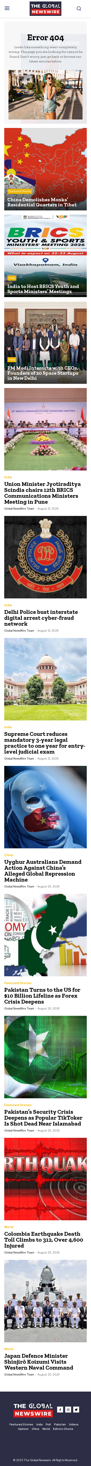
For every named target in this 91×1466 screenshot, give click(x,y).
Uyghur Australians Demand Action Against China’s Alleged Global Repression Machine (42, 870)
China (8, 855)
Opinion (23, 1429)
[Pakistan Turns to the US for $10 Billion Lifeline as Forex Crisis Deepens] (45, 935)
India (12, 278)
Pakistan (60, 1424)
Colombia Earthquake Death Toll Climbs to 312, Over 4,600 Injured (43, 1239)
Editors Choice (63, 1429)
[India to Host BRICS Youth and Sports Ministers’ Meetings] (45, 256)
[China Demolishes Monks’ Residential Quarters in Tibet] (45, 169)
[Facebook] (60, 1410)
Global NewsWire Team (19, 508)
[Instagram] (68, 1410)
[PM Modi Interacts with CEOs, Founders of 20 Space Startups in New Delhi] (45, 342)
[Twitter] (76, 1410)
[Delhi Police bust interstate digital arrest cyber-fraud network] (45, 557)
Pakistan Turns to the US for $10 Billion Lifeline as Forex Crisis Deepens (42, 995)
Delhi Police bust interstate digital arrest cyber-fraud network (41, 617)
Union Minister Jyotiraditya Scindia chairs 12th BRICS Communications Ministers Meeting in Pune (42, 492)
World (8, 1227)
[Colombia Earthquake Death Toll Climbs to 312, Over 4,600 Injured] (45, 1179)
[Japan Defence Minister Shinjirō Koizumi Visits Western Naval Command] (45, 1301)
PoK (48, 1424)
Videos (74, 1424)
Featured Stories (20, 191)
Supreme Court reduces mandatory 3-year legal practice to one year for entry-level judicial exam (44, 742)
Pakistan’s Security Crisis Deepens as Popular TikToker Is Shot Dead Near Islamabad (43, 1117)
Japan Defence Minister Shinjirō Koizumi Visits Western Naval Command (38, 1361)
